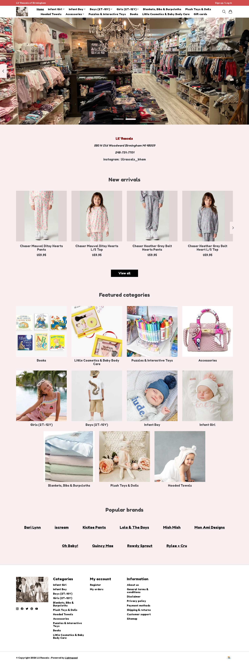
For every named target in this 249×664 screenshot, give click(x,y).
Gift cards (200, 14)
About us (133, 584)
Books (134, 14)
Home (40, 9)
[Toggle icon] (223, 12)
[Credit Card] (229, 657)
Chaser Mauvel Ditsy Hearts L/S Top (96, 247)
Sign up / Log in (223, 3)
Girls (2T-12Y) (41, 425)
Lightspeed (71, 658)
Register (95, 584)
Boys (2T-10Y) (97, 425)
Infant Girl (207, 425)
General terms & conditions (137, 591)
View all (124, 273)
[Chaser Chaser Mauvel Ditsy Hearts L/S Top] (96, 216)
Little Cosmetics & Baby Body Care (166, 14)
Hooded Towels (51, 14)
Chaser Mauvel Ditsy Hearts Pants (41, 247)
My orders (96, 589)
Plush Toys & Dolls (198, 9)
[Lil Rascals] (22, 11)
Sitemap (132, 618)
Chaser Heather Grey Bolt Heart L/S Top (207, 247)
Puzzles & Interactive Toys (107, 14)
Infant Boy (152, 425)
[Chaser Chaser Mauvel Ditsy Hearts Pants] (41, 216)
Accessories (207, 360)
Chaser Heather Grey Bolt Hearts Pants (152, 247)
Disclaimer (134, 596)
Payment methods (138, 605)
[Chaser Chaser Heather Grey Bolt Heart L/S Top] (207, 216)
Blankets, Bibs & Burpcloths (162, 9)
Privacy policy (136, 601)
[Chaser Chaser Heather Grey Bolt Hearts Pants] (152, 216)
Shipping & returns (139, 609)
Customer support (139, 614)
